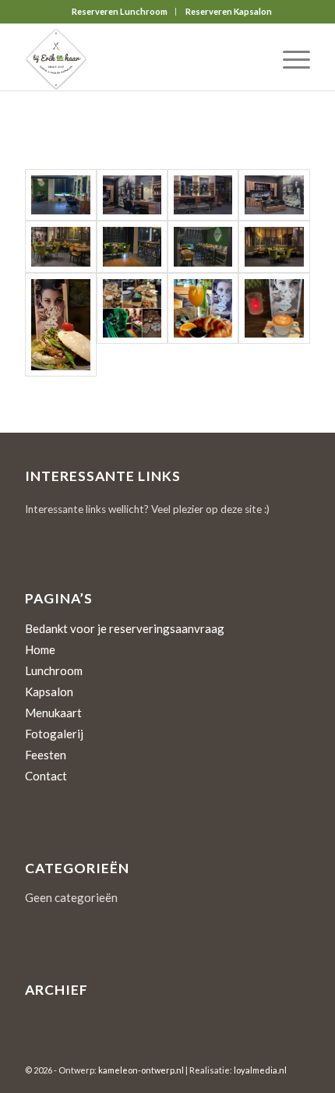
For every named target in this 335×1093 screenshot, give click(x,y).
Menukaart (53, 713)
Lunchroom (54, 670)
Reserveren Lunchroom (120, 11)
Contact (46, 776)
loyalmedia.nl (260, 1070)
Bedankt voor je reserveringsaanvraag (124, 628)
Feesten (45, 755)
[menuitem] (120, 12)
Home (40, 649)
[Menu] (288, 59)
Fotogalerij (54, 734)
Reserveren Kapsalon (228, 11)
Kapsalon (49, 691)
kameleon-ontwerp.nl (141, 1070)
